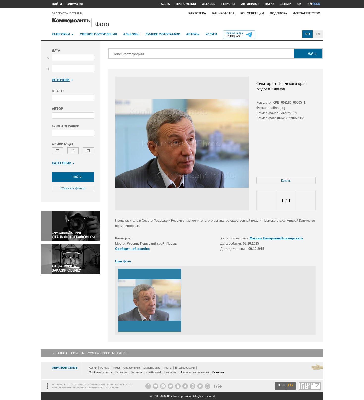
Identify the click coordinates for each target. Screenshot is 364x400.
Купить (286, 180)
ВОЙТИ (57, 3)
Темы (116, 367)
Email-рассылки (185, 367)
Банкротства (223, 13)
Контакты (59, 353)
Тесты (168, 367)
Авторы (193, 34)
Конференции (252, 13)
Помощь (77, 353)
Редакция (121, 372)
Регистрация (74, 3)
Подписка (278, 13)
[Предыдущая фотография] (266, 200)
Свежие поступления (98, 34)
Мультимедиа (151, 367)
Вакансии (170, 372)
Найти (77, 177)
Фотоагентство (306, 13)
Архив (93, 367)
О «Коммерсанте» (100, 372)
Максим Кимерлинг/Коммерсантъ (276, 238)
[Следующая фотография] (305, 200)
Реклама (218, 372)
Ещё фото (123, 261)
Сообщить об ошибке (132, 249)
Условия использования (107, 353)
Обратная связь (65, 367)
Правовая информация (194, 372)
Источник (61, 80)
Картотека (197, 13)
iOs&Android (153, 372)
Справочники (131, 367)
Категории (61, 34)
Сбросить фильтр (73, 188)
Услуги (211, 34)
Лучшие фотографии (162, 34)
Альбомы (131, 34)
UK (299, 3)
